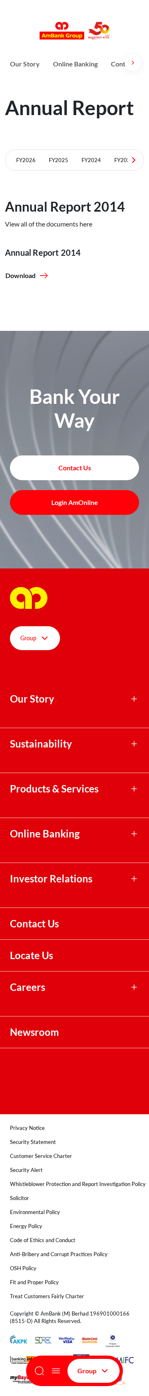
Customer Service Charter (41, 1156)
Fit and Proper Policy (34, 1282)
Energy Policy (26, 1226)
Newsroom (35, 1032)
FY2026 (26, 160)
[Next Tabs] (134, 160)
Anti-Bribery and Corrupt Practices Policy (59, 1254)
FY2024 (91, 160)
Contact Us (34, 923)
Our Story (25, 64)
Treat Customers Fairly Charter (47, 1296)
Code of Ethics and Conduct (42, 1240)
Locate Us (31, 955)
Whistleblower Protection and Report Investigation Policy (78, 1184)
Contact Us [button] (74, 468)
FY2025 (58, 160)
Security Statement (33, 1142)
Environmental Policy (35, 1212)
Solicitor (19, 1198)
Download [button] (20, 275)
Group (86, 1371)
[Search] (39, 1371)
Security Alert (26, 1170)
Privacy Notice (27, 1128)
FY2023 (124, 160)
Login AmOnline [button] (74, 502)
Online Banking (75, 64)
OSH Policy (23, 1268)
